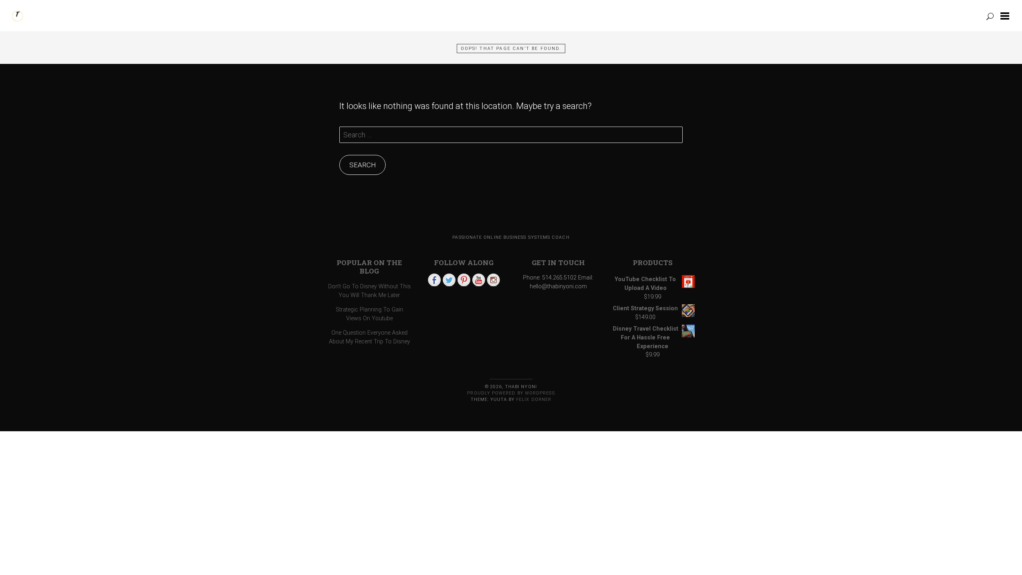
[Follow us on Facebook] (434, 280)
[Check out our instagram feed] (493, 280)
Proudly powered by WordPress (511, 393)
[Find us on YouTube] (478, 280)
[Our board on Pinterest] (464, 280)
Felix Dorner (533, 399)
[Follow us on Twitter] (449, 280)
